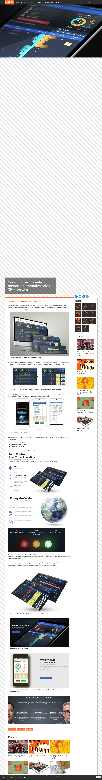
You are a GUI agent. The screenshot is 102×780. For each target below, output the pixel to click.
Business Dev (49, 2)
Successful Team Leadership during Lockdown (85, 411)
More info (26, 777)
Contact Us (58, 2)
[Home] (9, 2)
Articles (23, 2)
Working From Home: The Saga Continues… (37, 756)
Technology (21, 729)
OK (94, 777)
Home (17, 2)
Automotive (12, 729)
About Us (32, 2)
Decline (98, 777)
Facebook (90, 2)
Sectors (39, 2)
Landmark (29, 729)
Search (95, 2)
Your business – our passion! (83, 429)
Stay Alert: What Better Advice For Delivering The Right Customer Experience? (58, 756)
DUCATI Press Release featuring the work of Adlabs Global (17, 756)
